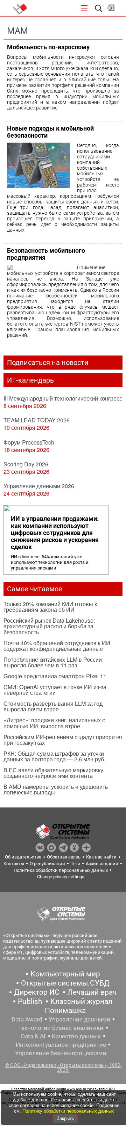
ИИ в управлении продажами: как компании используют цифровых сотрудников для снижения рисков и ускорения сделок (55, 533)
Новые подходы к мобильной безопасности (50, 132)
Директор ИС (36, 992)
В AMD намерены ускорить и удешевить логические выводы (56, 789)
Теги (75, 863)
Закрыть (65, 1118)
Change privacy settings (60, 876)
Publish (30, 1001)
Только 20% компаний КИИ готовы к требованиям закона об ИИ (50, 607)
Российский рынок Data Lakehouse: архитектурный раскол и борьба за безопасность (49, 626)
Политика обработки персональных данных (61, 870)
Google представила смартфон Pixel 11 (55, 676)
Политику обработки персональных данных (68, 1111)
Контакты (14, 863)
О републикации (47, 863)
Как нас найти (101, 857)
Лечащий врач (92, 992)
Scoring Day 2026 (26, 464)
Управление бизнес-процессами (60, 1053)
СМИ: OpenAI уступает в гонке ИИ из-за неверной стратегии (55, 690)
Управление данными (79, 1019)
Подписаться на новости (48, 362)
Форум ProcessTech (29, 442)
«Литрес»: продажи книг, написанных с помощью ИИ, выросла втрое (54, 723)
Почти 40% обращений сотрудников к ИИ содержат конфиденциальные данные (57, 646)
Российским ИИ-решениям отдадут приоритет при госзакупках (63, 740)
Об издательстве (23, 857)
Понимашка (65, 1010)
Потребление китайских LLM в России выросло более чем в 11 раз (53, 662)
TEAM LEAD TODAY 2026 (37, 420)
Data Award (27, 1019)
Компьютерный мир (65, 974)
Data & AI (33, 1036)
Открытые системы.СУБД (65, 983)
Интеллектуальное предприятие (61, 1044)
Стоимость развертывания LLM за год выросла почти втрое (53, 706)
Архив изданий (102, 863)
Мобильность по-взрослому (48, 47)
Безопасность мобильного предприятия (46, 254)
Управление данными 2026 (39, 486)
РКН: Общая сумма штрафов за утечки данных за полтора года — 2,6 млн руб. (54, 756)
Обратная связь (63, 857)
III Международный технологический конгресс (63, 398)
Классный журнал (81, 1001)
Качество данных (76, 1036)
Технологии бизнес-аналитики (60, 1027)
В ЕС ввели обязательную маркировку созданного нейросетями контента (53, 773)
